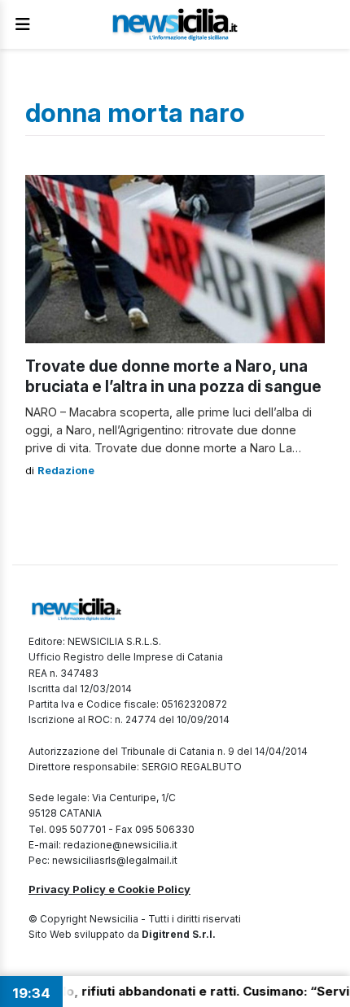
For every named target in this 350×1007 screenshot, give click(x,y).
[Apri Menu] (22, 24)
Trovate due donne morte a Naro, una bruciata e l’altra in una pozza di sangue (173, 376)
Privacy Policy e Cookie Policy (109, 889)
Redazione (65, 470)
